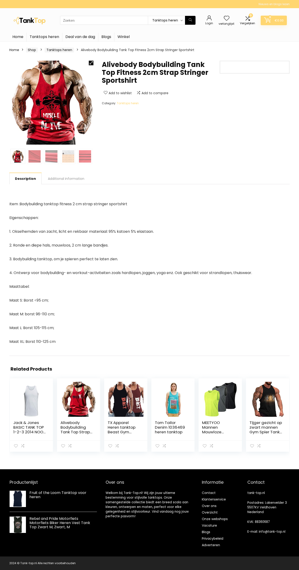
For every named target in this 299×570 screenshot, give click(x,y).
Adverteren (211, 545)
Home (17, 36)
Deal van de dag (80, 36)
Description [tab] (25, 178)
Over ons (209, 506)
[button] (91, 63)
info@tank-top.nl (272, 531)
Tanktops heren (44, 36)
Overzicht (210, 512)
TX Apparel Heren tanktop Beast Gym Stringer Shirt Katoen (121, 432)
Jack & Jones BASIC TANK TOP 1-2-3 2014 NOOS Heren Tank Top (29, 429)
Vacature (209, 525)
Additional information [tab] (66, 178)
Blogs (106, 36)
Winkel (123, 36)
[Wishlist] (226, 18)
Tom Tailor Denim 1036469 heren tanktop (170, 427)
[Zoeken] (190, 20)
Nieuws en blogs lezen (274, 4)
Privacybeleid (212, 538)
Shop (32, 50)
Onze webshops (215, 519)
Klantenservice (214, 499)
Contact (209, 492)
